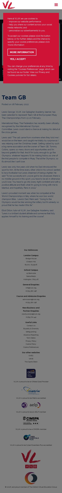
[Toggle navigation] (56, 5)
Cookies (11, 75)
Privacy (42, 72)
